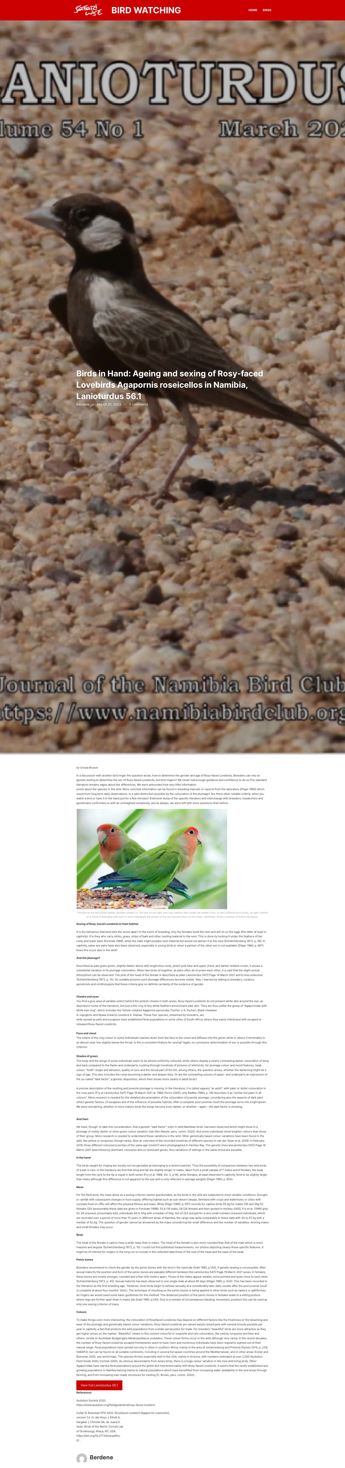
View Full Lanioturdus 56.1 (99, 1385)
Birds (267, 10)
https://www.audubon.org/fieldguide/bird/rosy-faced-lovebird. (115, 1405)
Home (253, 10)
